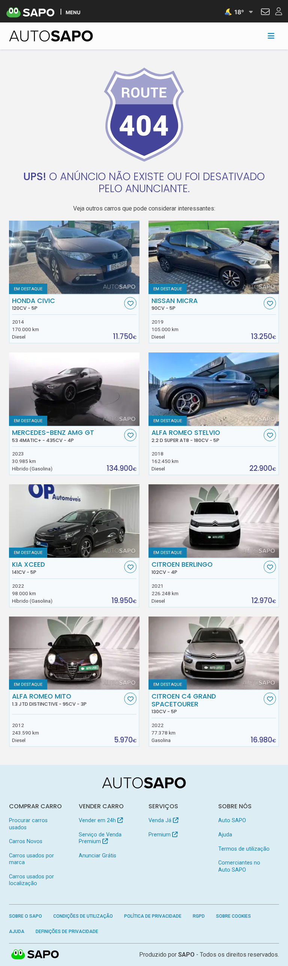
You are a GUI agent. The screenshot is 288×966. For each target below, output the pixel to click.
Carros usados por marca (31, 859)
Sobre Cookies (233, 916)
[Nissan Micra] (213, 257)
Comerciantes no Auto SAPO (239, 866)
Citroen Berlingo (182, 568)
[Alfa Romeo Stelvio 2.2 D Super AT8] (213, 389)
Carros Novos (25, 841)
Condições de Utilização (83, 916)
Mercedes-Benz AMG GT (53, 436)
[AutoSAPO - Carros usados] (51, 36)
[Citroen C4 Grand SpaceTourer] (213, 653)
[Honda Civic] (74, 257)
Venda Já (160, 820)
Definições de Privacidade (67, 931)
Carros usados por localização (31, 880)
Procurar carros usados (28, 823)
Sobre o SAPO (25, 916)
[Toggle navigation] (271, 36)
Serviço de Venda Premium (100, 838)
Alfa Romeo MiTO (49, 700)
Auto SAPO (232, 820)
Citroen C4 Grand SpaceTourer (184, 704)
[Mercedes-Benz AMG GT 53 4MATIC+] (74, 389)
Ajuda (225, 835)
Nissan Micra (175, 304)
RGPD (199, 916)
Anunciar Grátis (97, 856)
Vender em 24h (98, 820)
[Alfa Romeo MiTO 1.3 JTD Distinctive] (74, 653)
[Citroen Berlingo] (213, 521)
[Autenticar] (265, 12)
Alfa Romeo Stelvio (186, 436)
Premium (160, 835)
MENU (73, 12)
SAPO (35, 955)
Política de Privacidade (153, 916)
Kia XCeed (28, 568)
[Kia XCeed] (74, 521)
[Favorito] (130, 303)
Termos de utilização (244, 849)
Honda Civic (33, 304)
